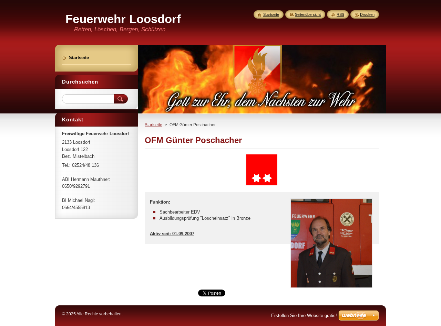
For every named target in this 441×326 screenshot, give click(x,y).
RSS (340, 14)
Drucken (367, 14)
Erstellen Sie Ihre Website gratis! (304, 315)
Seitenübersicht (308, 14)
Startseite (153, 125)
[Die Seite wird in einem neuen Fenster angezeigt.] (261, 185)
